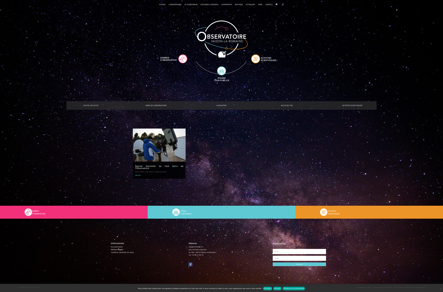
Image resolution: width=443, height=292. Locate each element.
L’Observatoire (175, 4)
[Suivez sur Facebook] (190, 264)
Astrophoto (227, 4)
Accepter (267, 288)
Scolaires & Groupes (209, 4)
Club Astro (149, 172)
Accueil (162, 4)
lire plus (138, 175)
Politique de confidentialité (294, 288)
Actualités (250, 4)
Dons (260, 4)
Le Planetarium (190, 4)
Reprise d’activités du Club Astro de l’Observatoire (159, 167)
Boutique (239, 4)
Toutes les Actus (160, 172)
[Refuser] (440, 288)
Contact (268, 4)
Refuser (277, 288)
